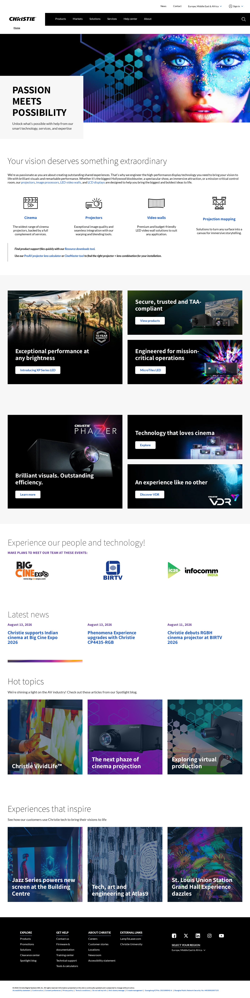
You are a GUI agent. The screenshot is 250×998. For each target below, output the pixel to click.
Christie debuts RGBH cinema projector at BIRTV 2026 (195, 637)
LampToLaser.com (130, 938)
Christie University (131, 944)
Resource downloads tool (80, 249)
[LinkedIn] (198, 936)
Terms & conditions (83, 990)
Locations (94, 949)
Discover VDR (149, 494)
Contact (177, 6)
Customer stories (98, 944)
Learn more (28, 494)
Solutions (95, 18)
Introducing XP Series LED (37, 370)
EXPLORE (26, 932)
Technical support (66, 960)
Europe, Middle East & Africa (203, 6)
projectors (28, 182)
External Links (131, 932)
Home (17, 27)
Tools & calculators (67, 966)
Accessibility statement (101, 960)
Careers (92, 938)
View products (150, 321)
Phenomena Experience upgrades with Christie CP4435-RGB (112, 637)
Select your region (186, 945)
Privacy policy (68, 990)
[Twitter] (186, 936)
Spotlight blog (28, 960)
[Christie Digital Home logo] (22, 19)
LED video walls (70, 182)
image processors (47, 182)
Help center (130, 18)
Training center (65, 955)
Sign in (236, 6)
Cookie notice (37, 990)
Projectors (93, 217)
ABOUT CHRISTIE (99, 932)
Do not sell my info (99, 990)
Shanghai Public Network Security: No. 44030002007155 (196, 990)
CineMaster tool (74, 256)
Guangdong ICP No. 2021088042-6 (158, 990)
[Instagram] (209, 936)
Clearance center (30, 955)
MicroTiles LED (150, 370)
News (163, 6)
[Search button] (243, 19)
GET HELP (62, 932)
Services (112, 18)
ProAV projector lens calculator (42, 256)
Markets (78, 18)
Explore (145, 445)
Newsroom (94, 955)
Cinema (30, 217)
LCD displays (96, 182)
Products (60, 18)
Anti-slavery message (116, 990)
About (148, 18)
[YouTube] (221, 936)
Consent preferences (53, 990)
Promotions (27, 944)
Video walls (156, 217)
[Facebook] (174, 936)
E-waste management (135, 990)
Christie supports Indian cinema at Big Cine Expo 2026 (33, 637)
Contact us (62, 938)
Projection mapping (219, 219)
